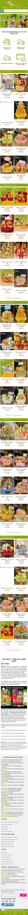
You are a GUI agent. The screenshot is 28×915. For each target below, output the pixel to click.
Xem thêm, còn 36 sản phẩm (13, 532)
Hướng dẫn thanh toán (7, 846)
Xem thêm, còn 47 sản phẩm (13, 298)
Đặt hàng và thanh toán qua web (10, 822)
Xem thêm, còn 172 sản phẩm (13, 650)
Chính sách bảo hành (7, 844)
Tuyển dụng (4, 827)
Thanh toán (18, 7)
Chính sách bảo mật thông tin (9, 837)
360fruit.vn (11, 910)
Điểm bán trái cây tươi (7, 864)
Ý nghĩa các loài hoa (7, 855)
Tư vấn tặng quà (5, 857)
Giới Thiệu (12, 7)
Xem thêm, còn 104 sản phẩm (13, 415)
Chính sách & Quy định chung (9, 839)
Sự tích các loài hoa (6, 859)
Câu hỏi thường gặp (6, 831)
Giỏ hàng (5, 7)
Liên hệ (24, 7)
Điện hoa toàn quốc (6, 862)
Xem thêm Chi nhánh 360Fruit (9, 816)
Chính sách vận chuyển (7, 842)
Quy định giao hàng (6, 824)
